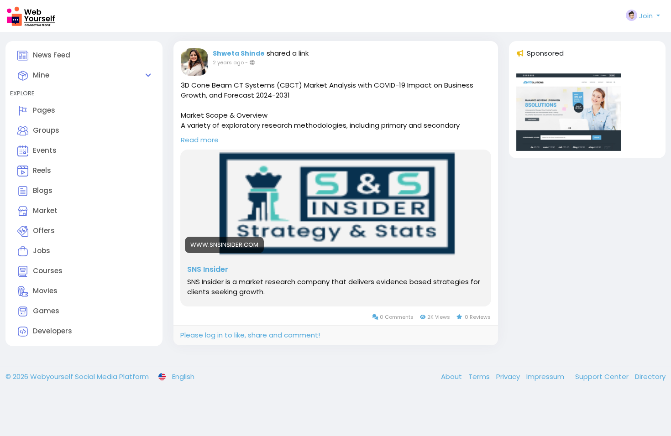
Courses (48, 270)
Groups (46, 130)
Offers (44, 230)
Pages (44, 110)
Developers (52, 331)
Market (45, 210)
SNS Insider (207, 270)
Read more (200, 140)
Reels (42, 170)
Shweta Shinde (239, 53)
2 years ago (228, 62)
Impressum (546, 376)
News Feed (51, 55)
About (452, 376)
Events (45, 150)
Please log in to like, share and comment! (250, 335)
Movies (45, 291)
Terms (480, 376)
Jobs (41, 250)
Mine (41, 75)
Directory (650, 376)
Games (46, 311)
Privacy (509, 376)
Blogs (42, 190)
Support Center (602, 376)
